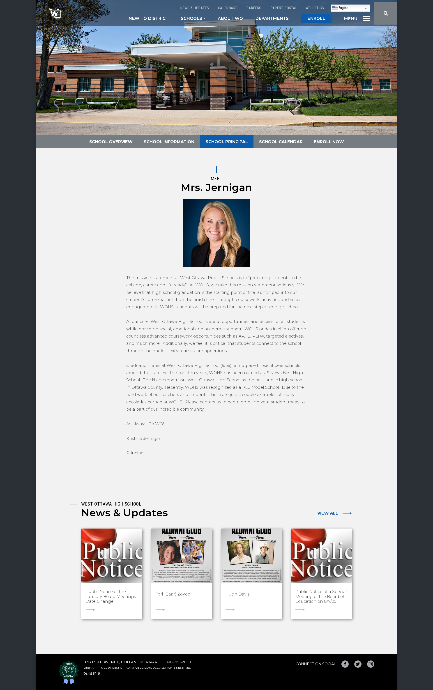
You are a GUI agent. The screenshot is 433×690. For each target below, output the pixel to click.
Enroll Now (329, 141)
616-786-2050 (179, 662)
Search (385, 13)
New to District (148, 18)
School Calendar (281, 141)
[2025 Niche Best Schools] (69, 672)
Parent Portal (283, 8)
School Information (169, 141)
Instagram (370, 664)
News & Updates (194, 8)
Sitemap (89, 667)
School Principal (227, 141)
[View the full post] (111, 556)
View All (327, 513)
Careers (253, 8)
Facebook (345, 664)
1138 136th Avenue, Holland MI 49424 (120, 662)
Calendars (228, 8)
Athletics (315, 8)
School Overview (111, 141)
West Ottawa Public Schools (55, 13)
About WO (230, 18)
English (343, 8)
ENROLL (316, 18)
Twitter (358, 664)
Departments (272, 18)
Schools (191, 18)
